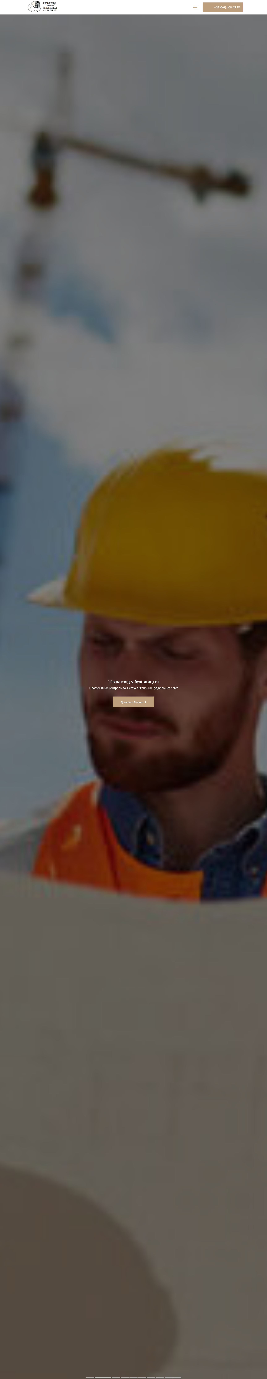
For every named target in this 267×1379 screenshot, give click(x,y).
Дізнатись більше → (133, 702)
